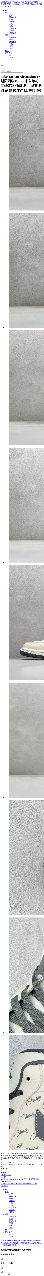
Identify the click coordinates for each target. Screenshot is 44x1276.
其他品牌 (12, 33)
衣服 (11, 57)
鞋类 (7, 13)
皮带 (7, 51)
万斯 (11, 24)
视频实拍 (8, 53)
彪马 (11, 26)
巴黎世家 (12, 28)
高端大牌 (12, 37)
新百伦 (12, 22)
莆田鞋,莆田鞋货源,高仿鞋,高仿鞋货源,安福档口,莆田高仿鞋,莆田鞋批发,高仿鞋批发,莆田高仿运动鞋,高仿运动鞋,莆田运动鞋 (22, 1243)
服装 (7, 35)
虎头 (11, 48)
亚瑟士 (12, 31)
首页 (7, 10)
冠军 (11, 46)
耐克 (11, 15)
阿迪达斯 (12, 17)
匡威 (11, 19)
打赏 (8, 1175)
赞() (3, 1175)
